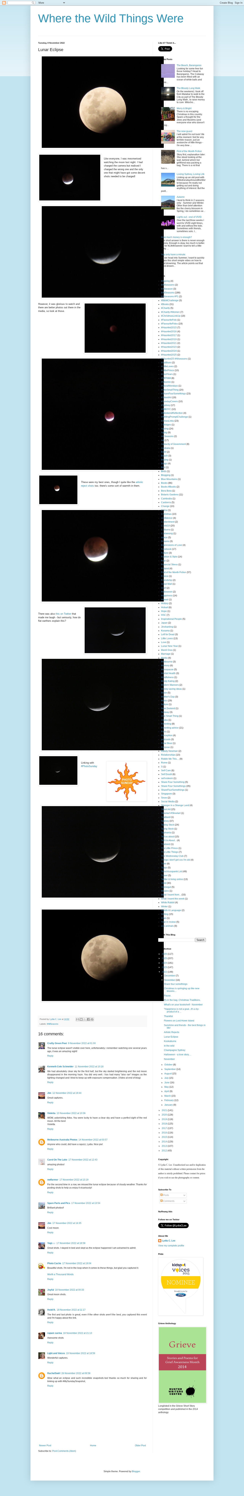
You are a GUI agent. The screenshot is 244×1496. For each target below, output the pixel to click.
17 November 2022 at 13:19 (73, 1179)
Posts (166, 1195)
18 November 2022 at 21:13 (77, 1333)
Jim (49, 1093)
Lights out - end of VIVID (189, 217)
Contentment (167, 522)
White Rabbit (167, 902)
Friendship (166, 580)
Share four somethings (175, 984)
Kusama (165, 630)
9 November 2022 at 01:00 (82, 1043)
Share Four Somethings (173, 786)
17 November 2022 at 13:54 (85, 1203)
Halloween (166, 591)
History (164, 603)
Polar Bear (166, 743)
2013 (165, 1146)
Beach (164, 455)
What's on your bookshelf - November (183, 1004)
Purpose (165, 747)
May (166, 1087)
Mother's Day (168, 696)
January (168, 1105)
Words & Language (171, 910)
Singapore (166, 793)
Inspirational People (171, 619)
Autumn (181, 197)
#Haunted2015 (169, 327)
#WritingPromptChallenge (174, 417)
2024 (165, 963)
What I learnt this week (172, 898)
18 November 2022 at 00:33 (69, 1290)
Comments (168, 1201)
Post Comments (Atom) (64, 1451)
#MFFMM (166, 378)
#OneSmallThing (170, 389)
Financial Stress (169, 564)
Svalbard (165, 817)
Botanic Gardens (169, 494)
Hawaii (164, 599)
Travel (164, 875)
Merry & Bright (184, 108)
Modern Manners (170, 685)
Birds (163, 471)
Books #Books (168, 486)
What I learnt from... (171, 894)
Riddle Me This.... (170, 759)
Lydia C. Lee (168, 1240)
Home (93, 1445)
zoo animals (167, 926)
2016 (165, 1132)
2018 (165, 1123)
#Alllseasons (167, 285)
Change (165, 506)
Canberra (166, 502)
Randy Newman (169, 751)
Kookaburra (170, 1041)
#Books (165, 304)
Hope (164, 611)
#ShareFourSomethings (173, 393)
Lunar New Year (169, 646)
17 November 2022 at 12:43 (82, 1159)
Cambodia (166, 498)
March (167, 1096)
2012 (165, 1150)
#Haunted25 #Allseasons (174, 358)
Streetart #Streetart (171, 813)
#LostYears (167, 374)
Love (163, 642)
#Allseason (167, 289)
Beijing (164, 459)
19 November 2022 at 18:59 (80, 1353)
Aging (164, 432)
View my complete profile (171, 1245)
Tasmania (166, 832)
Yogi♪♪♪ (51, 1243)
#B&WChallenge (169, 300)
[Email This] (77, 1019)
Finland (165, 568)
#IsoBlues (166, 362)
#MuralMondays (169, 385)
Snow (164, 797)
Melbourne (166, 661)
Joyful (50, 1290)
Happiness (166, 595)
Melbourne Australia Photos (62, 1139)
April (167, 1091)
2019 (165, 1119)
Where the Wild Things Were (111, 18)
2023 (165, 967)
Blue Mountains (169, 479)
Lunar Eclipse (171, 1037)
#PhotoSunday (89, 766)
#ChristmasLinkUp (170, 316)
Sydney (165, 821)
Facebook (166, 549)
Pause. (167, 995)
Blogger (136, 1471)
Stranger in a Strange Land (175, 805)
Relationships (168, 755)
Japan (164, 622)
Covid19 (165, 525)
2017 (165, 1128)
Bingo (164, 463)
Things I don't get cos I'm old (175, 860)
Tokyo (164, 867)
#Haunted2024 (169, 351)
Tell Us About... (168, 840)
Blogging (165, 475)
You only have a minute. (173, 254)
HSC (163, 615)
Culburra (165, 529)
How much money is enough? (176, 237)
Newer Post (45, 1445)
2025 (165, 958)
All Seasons (167, 436)
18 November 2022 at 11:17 (71, 1310)
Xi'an (163, 918)
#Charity (165, 308)
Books (164, 483)
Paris (163, 731)
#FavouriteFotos (169, 323)
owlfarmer (52, 1179)
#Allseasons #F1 (169, 296)
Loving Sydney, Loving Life (191, 174)
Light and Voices (56, 1353)
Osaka (164, 720)
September (170, 1069)
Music (164, 700)
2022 (165, 972)
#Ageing (165, 281)
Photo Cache (54, 1263)
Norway (165, 712)
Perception (166, 735)
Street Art (165, 809)
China (164, 510)
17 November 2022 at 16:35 (66, 1223)
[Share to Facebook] (88, 1019)
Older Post (140, 1445)
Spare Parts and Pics (58, 1203)
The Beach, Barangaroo (189, 65)
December (170, 975)
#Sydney (165, 405)
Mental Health (168, 673)
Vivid (163, 883)
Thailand (165, 844)
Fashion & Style (169, 556)
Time (163, 863)
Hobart (164, 607)
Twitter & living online (172, 879)
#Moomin (166, 382)
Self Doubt (166, 774)
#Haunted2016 (169, 331)
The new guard (184, 131)
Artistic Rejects (171, 1032)
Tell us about (167, 836)
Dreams (165, 541)
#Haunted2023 (169, 347)
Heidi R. (51, 1310)
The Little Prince (169, 848)
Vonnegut (166, 887)
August (168, 1073)
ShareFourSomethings (173, 790)
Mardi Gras (167, 650)
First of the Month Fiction (189, 151)
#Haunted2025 (169, 354)
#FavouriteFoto (169, 320)
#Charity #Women (170, 312)
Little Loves (167, 638)
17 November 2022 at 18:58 (70, 1243)
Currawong (167, 533)
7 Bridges (166, 424)
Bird (163, 467)
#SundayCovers (169, 401)
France (164, 576)
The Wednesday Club (172, 856)
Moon (164, 692)
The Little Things (169, 852)
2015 (165, 1137)
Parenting (166, 723)
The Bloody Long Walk (188, 88)
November (170, 980)
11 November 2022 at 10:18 (89, 1066)
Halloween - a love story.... (177, 1054)
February (169, 1100)
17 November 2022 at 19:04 (76, 1263)
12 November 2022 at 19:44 (66, 1093)
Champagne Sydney (174, 1050)
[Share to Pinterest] (92, 1019)
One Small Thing (169, 716)
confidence (167, 518)
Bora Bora (166, 490)
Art (162, 440)
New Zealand (168, 708)
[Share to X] (85, 1019)
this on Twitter (63, 613)
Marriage (165, 654)
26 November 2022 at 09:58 (75, 1373)
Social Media (168, 801)
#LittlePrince (167, 370)
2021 (165, 1110)
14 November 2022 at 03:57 (93, 1139)
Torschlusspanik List (171, 871)
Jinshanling (167, 626)
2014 (165, 1141)
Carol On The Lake (57, 1159)
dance (164, 537)
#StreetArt (166, 397)
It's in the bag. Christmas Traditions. (182, 1000)
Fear (163, 560)
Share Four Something (173, 782)
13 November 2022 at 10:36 (71, 1113)
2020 (165, 1114)
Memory (165, 665)
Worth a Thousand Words (60, 1274)
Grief (163, 588)
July (166, 1078)
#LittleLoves (167, 366)
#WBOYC (166, 409)
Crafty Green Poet (57, 1043)
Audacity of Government (173, 444)
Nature (164, 704)
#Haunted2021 (169, 343)
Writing (164, 914)
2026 (165, 954)
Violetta (51, 1113)
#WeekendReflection (172, 413)
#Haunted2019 (169, 339)
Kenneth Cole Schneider (60, 1066)
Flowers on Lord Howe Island (179, 1020)
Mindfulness (167, 677)
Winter (164, 906)
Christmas (166, 514)
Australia (165, 448)
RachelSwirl (53, 1373)
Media (164, 658)
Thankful (168, 1016)
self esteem (167, 778)
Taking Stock (167, 824)
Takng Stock (167, 828)
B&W (163, 452)
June (167, 1082)
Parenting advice (170, 727)
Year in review (168, 922)
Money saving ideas (171, 689)
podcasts (165, 739)
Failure (164, 553)
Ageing (165, 428)
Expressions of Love (171, 545)
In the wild (169, 1045)
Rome (164, 762)
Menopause (167, 669)
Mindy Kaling (168, 681)
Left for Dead (167, 634)
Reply (50, 1056)
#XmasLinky (167, 421)
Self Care (166, 770)
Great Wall (166, 584)
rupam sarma (54, 1333)
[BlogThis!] (81, 1019)
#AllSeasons (52, 1024)
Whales (165, 891)
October (168, 1064)
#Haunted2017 (169, 335)
